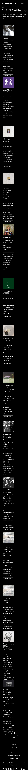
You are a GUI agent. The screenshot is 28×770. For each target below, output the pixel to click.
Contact (14, 750)
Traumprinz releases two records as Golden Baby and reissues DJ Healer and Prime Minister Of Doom (8, 498)
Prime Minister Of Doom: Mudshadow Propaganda (8, 647)
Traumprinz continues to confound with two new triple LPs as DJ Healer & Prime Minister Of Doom (8, 698)
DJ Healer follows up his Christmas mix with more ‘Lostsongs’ (8, 551)
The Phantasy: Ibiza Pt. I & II (8, 339)
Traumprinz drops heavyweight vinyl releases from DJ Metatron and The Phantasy (8, 442)
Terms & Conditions (14, 755)
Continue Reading (8, 75)
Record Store (14, 758)
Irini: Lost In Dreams (7, 140)
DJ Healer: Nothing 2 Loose (7, 600)
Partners (14, 753)
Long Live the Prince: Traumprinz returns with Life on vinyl (8, 44)
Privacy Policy (14, 765)
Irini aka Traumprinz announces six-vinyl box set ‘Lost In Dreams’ (7, 193)
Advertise (14, 747)
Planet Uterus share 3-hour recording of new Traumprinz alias (8, 244)
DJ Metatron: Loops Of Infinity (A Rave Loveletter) (8, 388)
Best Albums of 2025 (7, 91)
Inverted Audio (11, 3)
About (14, 744)
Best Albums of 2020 (7, 292)
